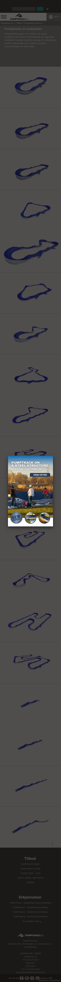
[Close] (53, 455)
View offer (40, 475)
